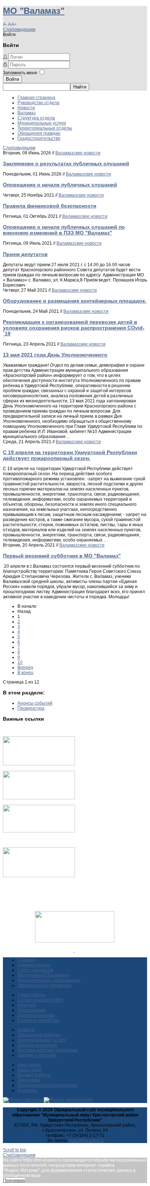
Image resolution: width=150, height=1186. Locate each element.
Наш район (29, 1064)
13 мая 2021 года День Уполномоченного (55, 355)
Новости (26, 107)
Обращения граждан (38, 133)
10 (20, 662)
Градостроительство (38, 138)
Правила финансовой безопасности (49, 206)
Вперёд (25, 667)
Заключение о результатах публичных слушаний (66, 163)
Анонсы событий (34, 703)
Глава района (31, 994)
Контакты (27, 1090)
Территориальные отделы (44, 128)
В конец (25, 672)
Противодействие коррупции (47, 1050)
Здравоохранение (36, 1015)
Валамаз (26, 112)
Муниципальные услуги (41, 123)
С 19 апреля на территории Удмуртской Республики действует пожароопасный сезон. (70, 455)
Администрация (34, 965)
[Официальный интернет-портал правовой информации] (74, 950)
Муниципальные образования (48, 980)
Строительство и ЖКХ (40, 999)
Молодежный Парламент (43, 975)
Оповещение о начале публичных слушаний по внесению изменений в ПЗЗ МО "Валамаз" (64, 230)
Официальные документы (44, 985)
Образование (31, 1010)
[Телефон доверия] (39, 875)
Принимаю (14, 1180)
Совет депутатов (35, 970)
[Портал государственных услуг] (39, 764)
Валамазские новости (77, 152)
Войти (12, 79)
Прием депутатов (25, 254)
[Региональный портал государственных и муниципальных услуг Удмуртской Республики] (39, 797)
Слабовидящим (19, 29)
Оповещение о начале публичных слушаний (60, 185)
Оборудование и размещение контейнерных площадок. (74, 301)
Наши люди (29, 1069)
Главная (26, 959)
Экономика (28, 1080)
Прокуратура (30, 708)
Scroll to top (14, 1149)
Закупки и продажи (36, 1055)
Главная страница (36, 97)
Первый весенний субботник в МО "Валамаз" (62, 556)
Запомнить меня (20, 72)
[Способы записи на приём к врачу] (39, 831)
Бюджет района (33, 1074)
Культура (26, 1005)
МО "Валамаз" (33, 11)
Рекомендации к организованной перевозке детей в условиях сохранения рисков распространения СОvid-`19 (74, 327)
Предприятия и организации (47, 1085)
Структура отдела (36, 118)
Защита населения (37, 1045)
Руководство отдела (38, 102)
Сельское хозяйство (38, 1020)
